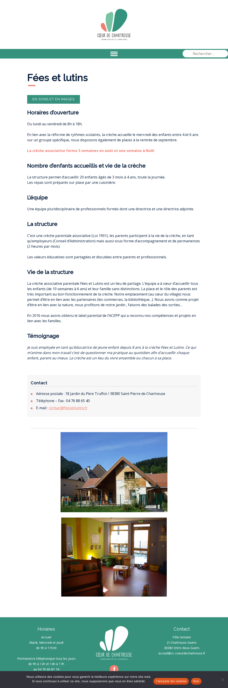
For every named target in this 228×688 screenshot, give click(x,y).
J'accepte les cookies (171, 681)
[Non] (222, 679)
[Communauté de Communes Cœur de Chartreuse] (114, 24)
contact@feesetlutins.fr (68, 407)
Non (196, 681)
